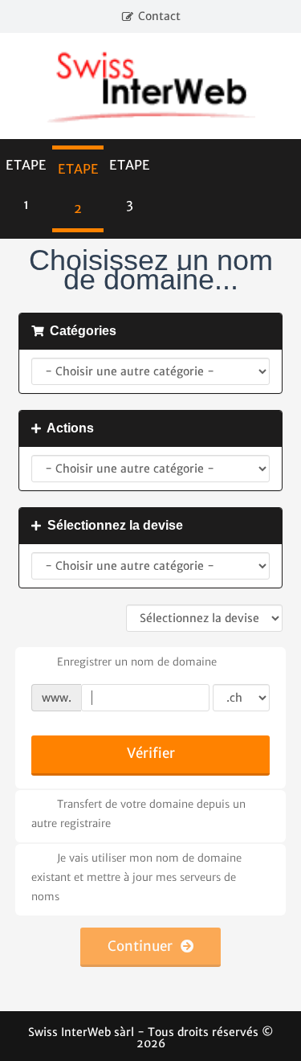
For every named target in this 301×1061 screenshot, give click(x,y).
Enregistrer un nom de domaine (137, 662)
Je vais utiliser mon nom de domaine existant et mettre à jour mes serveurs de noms (136, 877)
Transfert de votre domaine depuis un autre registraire (138, 813)
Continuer (144, 946)
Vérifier (151, 753)
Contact (159, 16)
